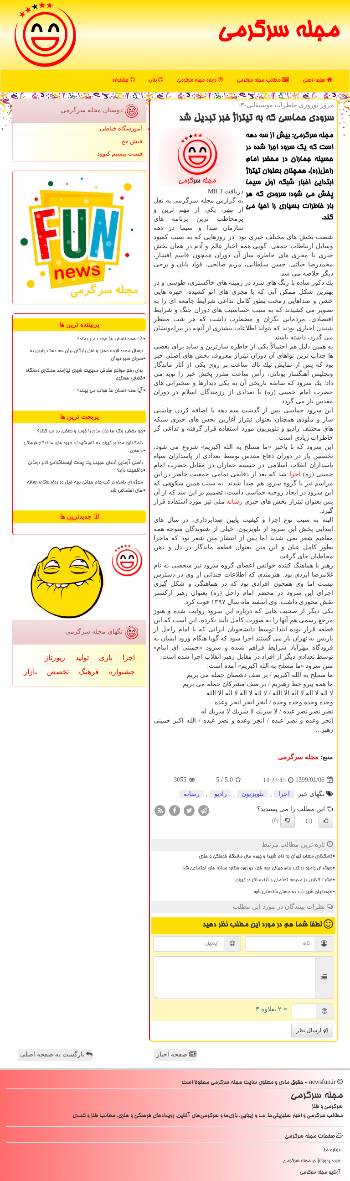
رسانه (234, 501)
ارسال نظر (309, 1030)
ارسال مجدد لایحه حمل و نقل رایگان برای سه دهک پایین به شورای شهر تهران (86, 355)
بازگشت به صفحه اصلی (53, 1054)
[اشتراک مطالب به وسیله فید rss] (160, 809)
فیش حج (131, 141)
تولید (82, 657)
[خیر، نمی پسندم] (287, 820)
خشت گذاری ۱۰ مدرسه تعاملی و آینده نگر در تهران (283, 880)
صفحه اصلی (315, 80)
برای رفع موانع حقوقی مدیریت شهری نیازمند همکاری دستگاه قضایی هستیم (84, 374)
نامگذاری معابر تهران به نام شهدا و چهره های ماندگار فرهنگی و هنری (265, 856)
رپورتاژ (55, 657)
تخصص (58, 672)
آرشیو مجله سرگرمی (319, 1173)
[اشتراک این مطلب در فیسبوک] (174, 809)
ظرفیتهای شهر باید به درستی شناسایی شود (292, 892)
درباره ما (332, 1150)
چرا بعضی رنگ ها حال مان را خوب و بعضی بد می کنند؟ (90, 431)
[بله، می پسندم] (326, 820)
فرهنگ (89, 672)
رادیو (220, 794)
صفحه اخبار (172, 1054)
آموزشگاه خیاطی (121, 128)
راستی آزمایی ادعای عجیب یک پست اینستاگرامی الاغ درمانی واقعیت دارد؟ (85, 466)
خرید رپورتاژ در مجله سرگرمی (311, 1161)
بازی (153, 80)
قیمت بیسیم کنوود (119, 153)
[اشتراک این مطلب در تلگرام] (203, 809)
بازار (30, 672)
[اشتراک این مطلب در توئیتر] (189, 809)
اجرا (295, 474)
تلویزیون (253, 794)
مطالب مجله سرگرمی (259, 80)
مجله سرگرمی (278, 32)
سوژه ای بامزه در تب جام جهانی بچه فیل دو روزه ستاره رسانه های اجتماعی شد (257, 868)
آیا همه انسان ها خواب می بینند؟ (110, 339)
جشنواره (121, 80)
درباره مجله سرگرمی (197, 80)
